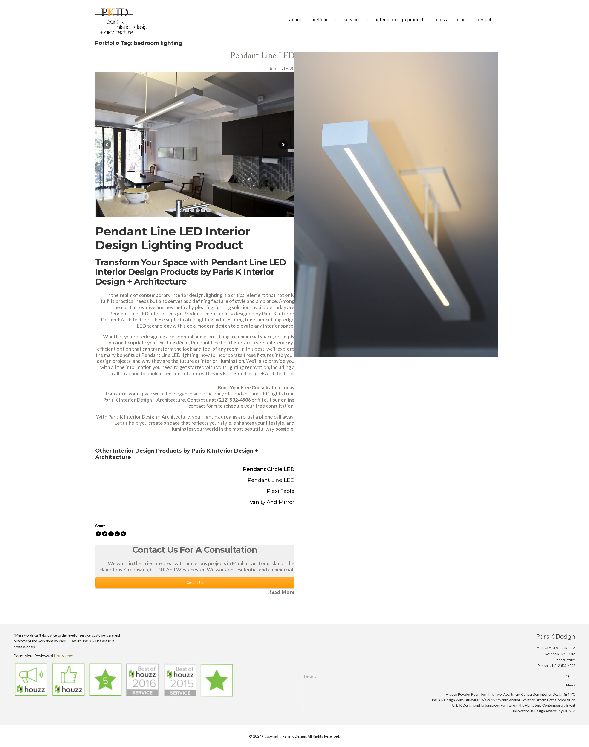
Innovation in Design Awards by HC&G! (544, 711)
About (295, 19)
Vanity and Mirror (272, 502)
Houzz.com (63, 655)
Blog (461, 19)
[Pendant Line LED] (396, 204)
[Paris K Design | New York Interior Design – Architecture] (122, 20)
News (570, 685)
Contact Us (195, 583)
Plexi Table (280, 491)
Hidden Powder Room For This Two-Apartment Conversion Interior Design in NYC (510, 694)
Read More (281, 592)
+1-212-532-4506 (562, 665)
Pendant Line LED (262, 56)
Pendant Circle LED (268, 469)
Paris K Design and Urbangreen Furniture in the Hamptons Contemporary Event (512, 705)
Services (352, 19)
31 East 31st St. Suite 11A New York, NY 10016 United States (556, 654)
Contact (483, 19)
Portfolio (320, 19)
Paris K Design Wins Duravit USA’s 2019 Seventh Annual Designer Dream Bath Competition (503, 700)
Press (441, 19)
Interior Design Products (401, 19)
